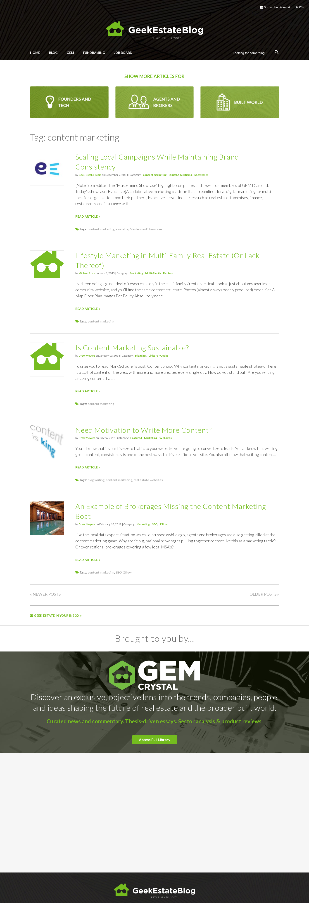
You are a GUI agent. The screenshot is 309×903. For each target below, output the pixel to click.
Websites (165, 438)
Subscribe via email (276, 7)
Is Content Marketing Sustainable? (132, 347)
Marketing (136, 273)
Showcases (201, 174)
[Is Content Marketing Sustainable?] (47, 369)
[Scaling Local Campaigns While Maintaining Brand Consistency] (47, 184)
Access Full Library (154, 739)
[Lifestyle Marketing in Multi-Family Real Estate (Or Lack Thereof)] (47, 276)
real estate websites (148, 480)
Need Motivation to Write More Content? (143, 430)
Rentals (168, 273)
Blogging (140, 355)
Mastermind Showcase (146, 229)
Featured (136, 438)
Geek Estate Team (89, 174)
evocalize (122, 229)
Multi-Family (153, 273)
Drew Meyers (86, 355)
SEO (154, 524)
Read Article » (87, 216)
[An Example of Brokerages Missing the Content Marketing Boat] (47, 534)
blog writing (96, 480)
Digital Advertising (180, 174)
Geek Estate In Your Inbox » (57, 615)
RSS (301, 7)
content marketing (154, 174)
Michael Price (86, 273)
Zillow (163, 524)
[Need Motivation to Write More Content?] (47, 457)
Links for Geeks (158, 355)
